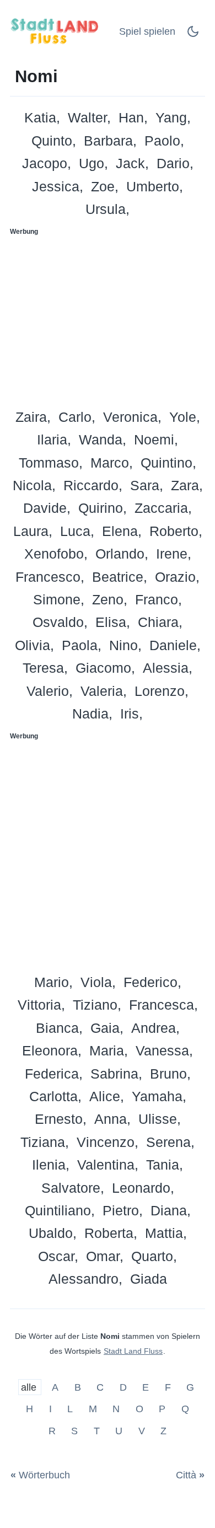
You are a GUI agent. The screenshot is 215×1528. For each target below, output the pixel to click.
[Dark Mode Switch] (193, 35)
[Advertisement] (107, 319)
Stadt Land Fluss (133, 1351)
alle (30, 1386)
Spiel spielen (147, 31)
